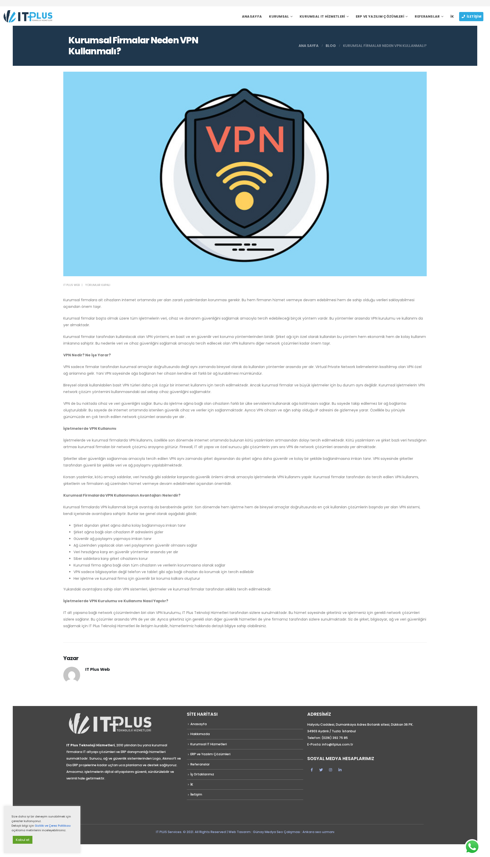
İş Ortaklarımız (202, 774)
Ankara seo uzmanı (318, 832)
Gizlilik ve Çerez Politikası (53, 826)
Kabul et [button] (22, 839)
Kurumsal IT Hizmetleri (322, 16)
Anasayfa (252, 16)
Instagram (330, 770)
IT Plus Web (71, 285)
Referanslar (427, 16)
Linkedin (340, 770)
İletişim (474, 16)
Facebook (311, 770)
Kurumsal (279, 16)
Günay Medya (265, 832)
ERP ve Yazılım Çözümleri (380, 16)
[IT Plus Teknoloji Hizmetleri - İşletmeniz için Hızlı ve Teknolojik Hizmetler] (27, 16)
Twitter (321, 770)
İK (452, 16)
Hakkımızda (200, 734)
